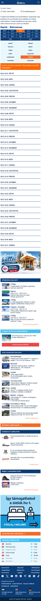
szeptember (10, 57)
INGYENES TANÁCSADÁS (11, 425)
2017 (20, 33)
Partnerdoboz (35, 572)
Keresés (38, 2)
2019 (36, 33)
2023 (28, 36)
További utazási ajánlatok (31, 324)
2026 (30, 39)
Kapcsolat (20, 567)
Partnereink (5, 572)
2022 (20, 36)
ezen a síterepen (15, 65)
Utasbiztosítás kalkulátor (20, 345)
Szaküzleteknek (17, 583)
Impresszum (5, 567)
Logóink (20, 572)
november (10, 60)
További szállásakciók (32, 418)
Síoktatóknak (14, 586)
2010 (4, 31)
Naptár (9, 8)
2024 (36, 36)
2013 (28, 31)
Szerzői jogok (35, 570)
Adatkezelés (20, 570)
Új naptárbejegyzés (29, 11)
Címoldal (3, 8)
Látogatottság (5, 570)
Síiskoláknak (5, 586)
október (30, 57)
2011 (12, 31)
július (10, 53)
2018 (28, 33)
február (30, 43)
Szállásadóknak (6, 583)
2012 (20, 31)
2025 (10, 39)
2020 (4, 36)
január (10, 43)
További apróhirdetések (31, 490)
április (31, 47)
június (30, 50)
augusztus (30, 53)
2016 (12, 33)
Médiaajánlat (36, 567)
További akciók (34, 464)
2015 (4, 33)
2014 (36, 31)
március (10, 47)
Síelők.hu (20, 2)
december (30, 60)
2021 (12, 36)
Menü (2, 2)
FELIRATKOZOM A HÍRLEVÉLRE (13, 534)
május (10, 50)
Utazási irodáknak (28, 583)
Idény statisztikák (9, 11)
